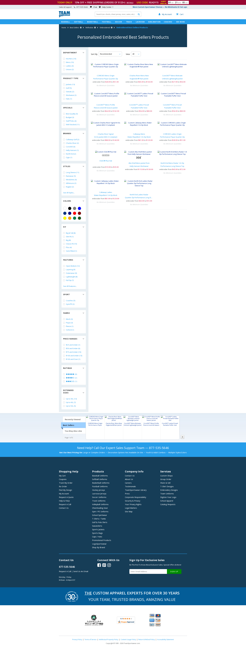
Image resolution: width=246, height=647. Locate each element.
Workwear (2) (71, 95)
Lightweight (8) (72, 277)
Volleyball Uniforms (100, 504)
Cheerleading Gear (100, 508)
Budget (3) (70, 117)
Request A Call (65, 504)
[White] (64, 208)
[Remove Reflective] (95, 27)
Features (68, 260)
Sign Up (174, 571)
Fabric (66, 313)
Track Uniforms (98, 500)
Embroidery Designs (169, 490)
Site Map (128, 511)
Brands (67, 133)
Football (106, 22)
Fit (64, 227)
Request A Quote (66, 497)
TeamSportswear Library (135, 490)
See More (180, 22)
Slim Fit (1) (70, 236)
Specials (67, 107)
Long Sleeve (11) (72, 172)
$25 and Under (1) (73, 345)
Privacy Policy (77, 639)
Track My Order (66, 483)
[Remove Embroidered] (111, 27)
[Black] (69, 208)
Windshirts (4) (71, 179)
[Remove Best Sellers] (80, 27)
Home (63, 27)
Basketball (92, 22)
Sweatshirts (97, 526)
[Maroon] (79, 213)
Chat (95, 7)
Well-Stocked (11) (73, 124)
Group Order (165, 479)
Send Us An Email (80, 571)
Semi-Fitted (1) (71, 251)
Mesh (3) (69, 319)
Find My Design (65, 490)
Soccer (118, 22)
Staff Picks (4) (71, 121)
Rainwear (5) (71, 176)
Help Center (106, 7)
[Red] (74, 213)
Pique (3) (69, 323)
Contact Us (64, 508)
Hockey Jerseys (98, 490)
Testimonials (130, 486)
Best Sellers (74, 27)
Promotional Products (101, 540)
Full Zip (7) (70, 280)
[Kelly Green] (74, 218)
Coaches (168, 22)
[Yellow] (64, 218)
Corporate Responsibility (135, 497)
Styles (66, 166)
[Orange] (69, 218)
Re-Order (63, 486)
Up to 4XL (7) (71, 402)
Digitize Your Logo (168, 497)
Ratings (67, 368)
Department (70, 52)
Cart (179, 14)
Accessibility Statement (165, 639)
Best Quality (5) (72, 114)
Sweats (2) (70, 91)
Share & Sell (165, 483)
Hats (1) (69, 99)
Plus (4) (69, 247)
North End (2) (71, 154)
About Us (129, 479)
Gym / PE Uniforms (100, 511)
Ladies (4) (70, 66)
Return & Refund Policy (146, 639)
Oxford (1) (70, 330)
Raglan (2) (70, 187)
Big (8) (68, 240)
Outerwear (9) (71, 273)
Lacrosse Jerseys (99, 493)
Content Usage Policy (128, 639)
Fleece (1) (69, 326)
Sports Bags (97, 533)
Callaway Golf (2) (72, 139)
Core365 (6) (70, 147)
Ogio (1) (69, 157)
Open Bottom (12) (73, 266)
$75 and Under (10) (73, 352)
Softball (78, 22)
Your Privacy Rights (133, 504)
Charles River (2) (72, 143)
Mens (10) (70, 62)
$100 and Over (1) (73, 359)
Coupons (62, 479)
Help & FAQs (64, 500)
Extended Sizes (68, 391)
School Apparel (166, 500)
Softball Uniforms (99, 479)
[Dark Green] (79, 218)
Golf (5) (69, 88)
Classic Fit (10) (71, 244)
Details (130, 2)
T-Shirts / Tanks (99, 518)
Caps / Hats (97, 536)
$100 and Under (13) (74, 355)
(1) (75, 381)
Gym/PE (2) (70, 304)
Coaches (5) (70, 300)
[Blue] (79, 208)
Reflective (89, 27)
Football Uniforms (100, 486)
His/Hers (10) (71, 59)
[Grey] (74, 208)
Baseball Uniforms (100, 475)
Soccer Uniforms (99, 497)
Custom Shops (166, 475)
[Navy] (69, 213)
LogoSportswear (99, 543)
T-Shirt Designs (167, 486)
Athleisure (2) (71, 183)
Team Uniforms (167, 493)
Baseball (65, 22)
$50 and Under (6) (73, 348)
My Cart (62, 475)
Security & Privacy (132, 500)
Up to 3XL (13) (71, 399)
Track (129, 22)
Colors (67, 201)
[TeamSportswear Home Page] (64, 16)
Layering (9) (70, 269)
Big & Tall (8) (71, 233)
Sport (66, 294)
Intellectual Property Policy (108, 639)
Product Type (70, 78)
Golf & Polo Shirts (99, 522)
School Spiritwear (99, 515)
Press (127, 493)
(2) (75, 378)
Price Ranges (70, 339)
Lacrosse (140, 22)
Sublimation (154, 22)
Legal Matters (131, 508)
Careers (128, 483)
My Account (64, 493)
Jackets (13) (70, 84)
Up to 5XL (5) (71, 406)
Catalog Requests (167, 504)
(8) (75, 374)
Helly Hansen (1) (72, 150)
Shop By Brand (98, 547)
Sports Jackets (98, 529)
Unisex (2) (70, 69)
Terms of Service (90, 639)
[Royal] (64, 213)
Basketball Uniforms (100, 483)
